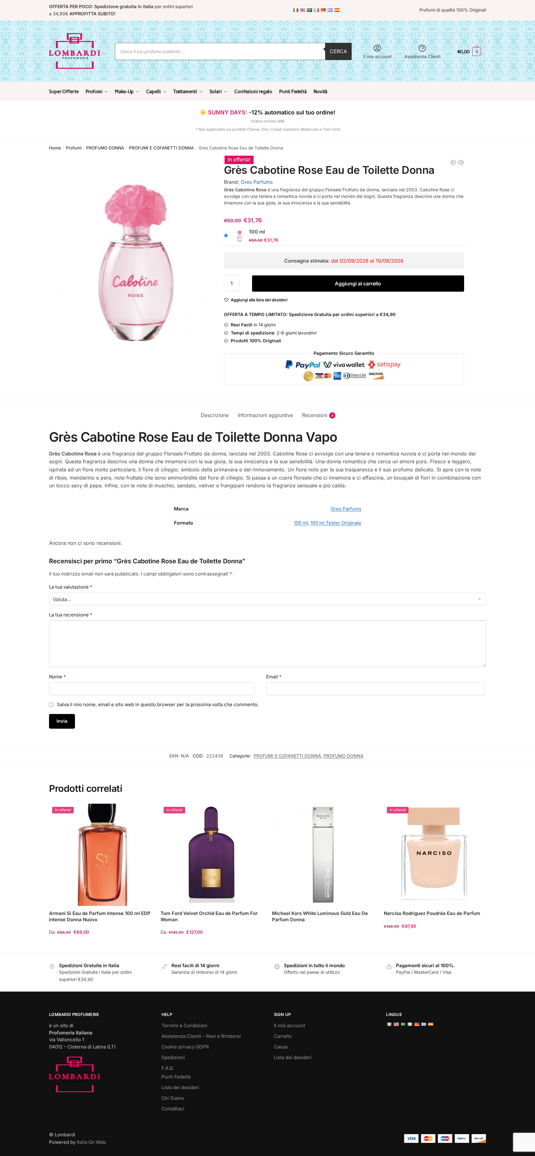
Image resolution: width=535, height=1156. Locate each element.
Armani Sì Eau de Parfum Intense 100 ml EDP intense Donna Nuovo (100, 916)
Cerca (338, 51)
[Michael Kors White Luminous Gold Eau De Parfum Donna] (323, 855)
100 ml (301, 523)
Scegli (100, 944)
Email (274, 677)
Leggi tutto (323, 944)
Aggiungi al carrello (358, 283)
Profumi (74, 147)
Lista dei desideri (180, 1087)
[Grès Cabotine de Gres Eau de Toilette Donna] (461, 162)
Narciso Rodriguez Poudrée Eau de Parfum (432, 913)
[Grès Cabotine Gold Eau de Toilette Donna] (453, 162)
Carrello (283, 1036)
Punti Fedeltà (176, 1077)
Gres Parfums (257, 182)
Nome (57, 677)
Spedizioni (173, 1057)
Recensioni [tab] (314, 415)
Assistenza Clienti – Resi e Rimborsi (201, 1036)
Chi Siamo (172, 1098)
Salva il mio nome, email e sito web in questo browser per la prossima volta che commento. (158, 704)
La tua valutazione (70, 587)
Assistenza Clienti (422, 56)
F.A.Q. (167, 1068)
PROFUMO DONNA (105, 147)
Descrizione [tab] (215, 415)
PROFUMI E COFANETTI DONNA (161, 147)
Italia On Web (91, 1142)
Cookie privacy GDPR (185, 1047)
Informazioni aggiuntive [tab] (265, 415)
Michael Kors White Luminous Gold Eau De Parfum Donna (320, 916)
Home (55, 147)
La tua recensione (70, 615)
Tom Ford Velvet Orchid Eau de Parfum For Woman (209, 916)
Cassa (280, 1047)
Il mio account (377, 56)
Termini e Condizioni (184, 1025)
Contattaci (172, 1109)
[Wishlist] (141, 813)
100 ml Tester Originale (335, 523)
